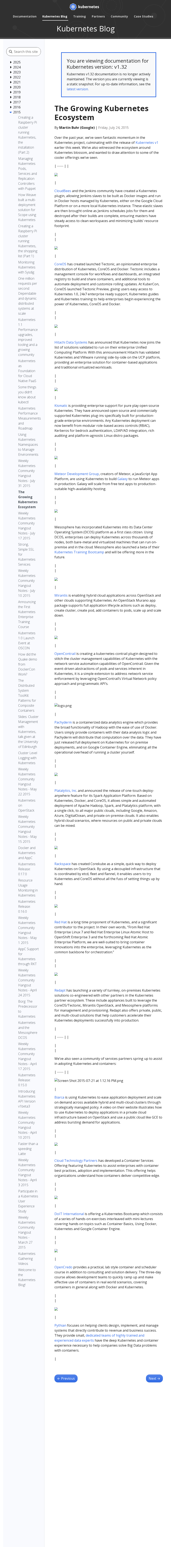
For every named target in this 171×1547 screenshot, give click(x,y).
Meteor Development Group (76, 474)
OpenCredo (63, 1267)
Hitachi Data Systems (70, 342)
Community (119, 16)
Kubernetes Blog (54, 16)
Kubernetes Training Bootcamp (79, 552)
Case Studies (143, 16)
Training (79, 16)
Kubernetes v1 (147, 142)
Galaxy (122, 479)
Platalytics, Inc (65, 790)
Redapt (59, 990)
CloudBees (62, 191)
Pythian (60, 1325)
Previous (66, 1378)
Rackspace (62, 864)
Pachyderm (63, 722)
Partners (98, 16)
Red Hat (60, 922)
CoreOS (60, 264)
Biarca (59, 1097)
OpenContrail (64, 653)
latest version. (78, 89)
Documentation (24, 16)
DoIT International (69, 1214)
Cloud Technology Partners (75, 1160)
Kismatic (60, 405)
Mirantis (61, 595)
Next (154, 1378)
